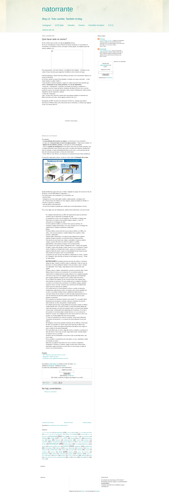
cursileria (45, 442)
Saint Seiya (72, 436)
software (84, 455)
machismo (80, 448)
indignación (88, 446)
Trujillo (53, 438)
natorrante (57, 9)
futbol (76, 444)
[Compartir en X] (58, 383)
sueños (46, 457)
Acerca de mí (48, 30)
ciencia (78, 440)
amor (79, 438)
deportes (65, 442)
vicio (87, 457)
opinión (70, 452)
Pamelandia (103, 49)
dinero (72, 442)
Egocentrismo (58, 432)
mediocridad (54, 449)
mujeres (44, 452)
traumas (62, 457)
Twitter (60, 438)
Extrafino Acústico (96, 25)
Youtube (71, 25)
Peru (63, 436)
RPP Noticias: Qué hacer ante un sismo (54, 355)
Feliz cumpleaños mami (105, 50)
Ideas (54, 434)
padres (79, 452)
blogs (49, 440)
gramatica (51, 446)
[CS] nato (102, 39)
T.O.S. (111, 25)
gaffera (83, 491)
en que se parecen (83, 442)
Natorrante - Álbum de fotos (50, 356)
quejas (70, 453)
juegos (66, 448)
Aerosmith (44, 432)
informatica (48, 448)
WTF (65, 438)
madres (88, 448)
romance (63, 455)
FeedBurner (70, 375)
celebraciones (68, 440)
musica (53, 452)
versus (75, 457)
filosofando (53, 444)
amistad (73, 438)
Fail (75, 432)
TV (78, 436)
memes (64, 449)
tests (57, 457)
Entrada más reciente (48, 422)
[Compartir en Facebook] (59, 383)
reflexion (79, 453)
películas (86, 452)
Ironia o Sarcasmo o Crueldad (67, 434)
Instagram (46, 25)
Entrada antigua (87, 422)
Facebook (69, 432)
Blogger (98, 491)
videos (43, 459)
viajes (81, 457)
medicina (44, 449)
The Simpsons (85, 436)
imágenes (77, 446)
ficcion (44, 444)
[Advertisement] (67, 407)
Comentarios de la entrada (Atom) (58, 425)
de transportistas (55, 442)
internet (58, 448)
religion (49, 455)
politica (54, 453)
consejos (86, 440)
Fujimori (80, 432)
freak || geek (68, 444)
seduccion (70, 455)
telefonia (52, 457)
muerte (87, 449)
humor (66, 446)
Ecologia (50, 432)
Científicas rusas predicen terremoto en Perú (55, 358)
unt (69, 457)
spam (90, 455)
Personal (53, 436)
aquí (75, 364)
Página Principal (68, 422)
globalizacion (84, 444)
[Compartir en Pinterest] (61, 383)
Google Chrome (48, 434)
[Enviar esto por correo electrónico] (54, 383)
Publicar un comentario (50, 391)
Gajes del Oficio (87, 432)
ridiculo (56, 455)
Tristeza (44, 438)
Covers (82, 25)
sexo (76, 455)
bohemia (57, 440)
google (44, 446)
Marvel (88, 434)
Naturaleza (44, 436)
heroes (59, 446)
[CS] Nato (59, 25)
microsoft (71, 449)
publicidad (62, 453)
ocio (60, 452)
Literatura (83, 434)
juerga (72, 448)
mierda (79, 449)
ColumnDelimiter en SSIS (106, 40)
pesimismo (45, 453)
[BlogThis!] (56, 383)
